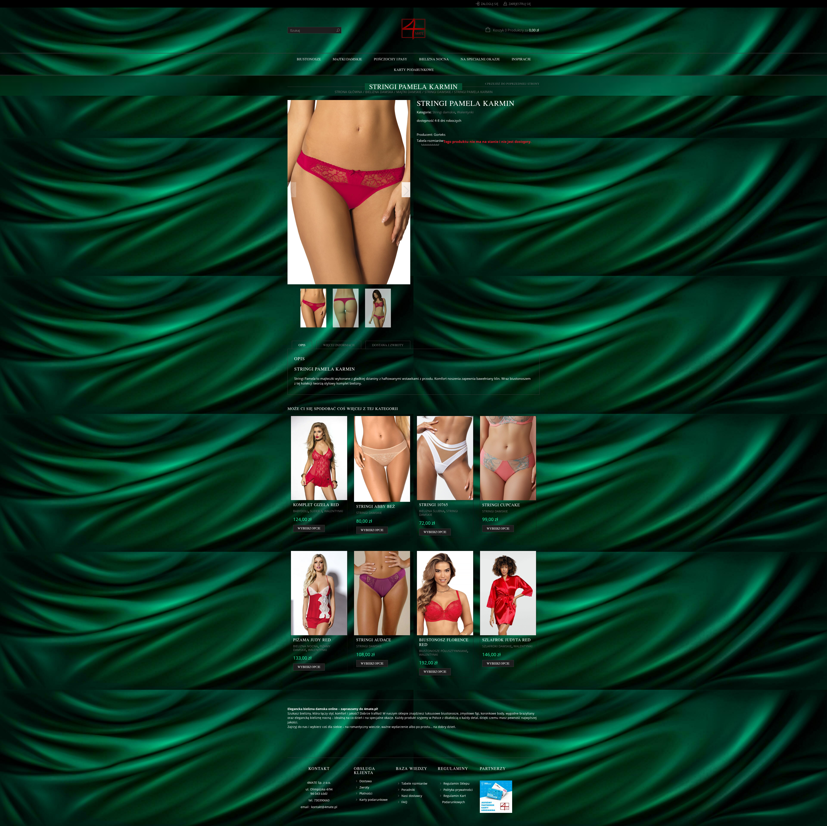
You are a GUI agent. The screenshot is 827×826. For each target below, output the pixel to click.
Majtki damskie (347, 59)
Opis (301, 345)
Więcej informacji (338, 345)
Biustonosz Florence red (443, 642)
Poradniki (408, 790)
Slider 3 (316, 511)
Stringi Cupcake (501, 504)
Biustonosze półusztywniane (443, 651)
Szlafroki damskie (497, 646)
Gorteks (439, 134)
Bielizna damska (379, 92)
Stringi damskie (437, 92)
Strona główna (348, 92)
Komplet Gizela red (316, 504)
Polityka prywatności (458, 790)
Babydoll (300, 511)
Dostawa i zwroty (388, 345)
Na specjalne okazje (480, 59)
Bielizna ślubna (432, 511)
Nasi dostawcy (411, 796)
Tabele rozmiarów (414, 783)
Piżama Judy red (312, 639)
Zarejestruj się (520, 4)
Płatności (365, 793)
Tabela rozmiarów (430, 140)
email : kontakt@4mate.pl (319, 807)
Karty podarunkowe (414, 69)
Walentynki (465, 112)
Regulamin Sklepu (456, 783)
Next (406, 189)
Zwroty (364, 787)
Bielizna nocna (434, 59)
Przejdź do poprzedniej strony (513, 83)
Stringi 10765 (433, 504)
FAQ (404, 802)
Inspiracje (521, 59)
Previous (292, 189)
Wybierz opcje (309, 528)
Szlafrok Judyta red (506, 639)
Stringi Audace (373, 639)
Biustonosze (309, 59)
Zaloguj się (489, 4)
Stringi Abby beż (375, 506)
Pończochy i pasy (390, 59)
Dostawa (365, 781)
